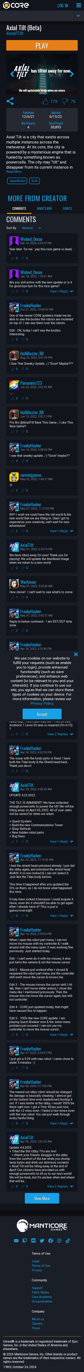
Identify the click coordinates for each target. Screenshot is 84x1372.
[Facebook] (50, 1240)
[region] (42, 686)
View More (42, 1198)
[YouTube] (16, 1240)
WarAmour (28, 581)
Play (42, 45)
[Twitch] (24, 1240)
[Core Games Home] (16, 5)
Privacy (37, 1270)
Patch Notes (40, 1292)
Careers (37, 1323)
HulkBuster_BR (32, 353)
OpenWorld (17, 181)
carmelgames (30, 474)
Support (37, 1288)
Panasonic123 (31, 382)
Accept (42, 714)
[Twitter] (42, 1240)
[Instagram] (59, 1240)
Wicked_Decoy (31, 239)
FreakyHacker (30, 305)
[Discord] (33, 1240)
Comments (19, 208)
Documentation (42, 1301)
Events (67, 208)
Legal (35, 1261)
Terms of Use (41, 1266)
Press (36, 1328)
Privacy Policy (41, 703)
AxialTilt (27, 545)
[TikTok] (67, 1240)
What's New (44, 208)
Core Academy (42, 1297)
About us (38, 1319)
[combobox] (22, 228)
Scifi (34, 181)
